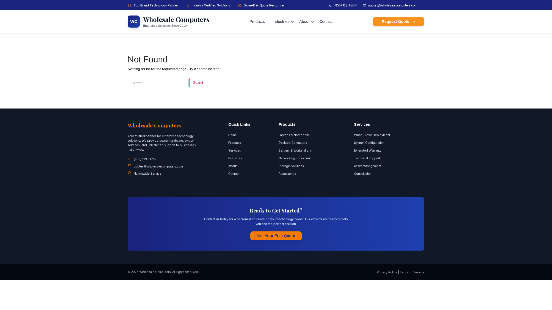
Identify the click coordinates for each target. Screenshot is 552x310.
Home (232, 135)
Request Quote (396, 21)
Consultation (363, 173)
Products (257, 21)
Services (234, 150)
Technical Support (367, 158)
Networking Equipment (295, 158)
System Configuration (369, 142)
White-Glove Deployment (372, 135)
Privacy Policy (387, 272)
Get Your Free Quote (276, 236)
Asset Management (367, 166)
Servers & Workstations (295, 150)
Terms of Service (412, 272)
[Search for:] (158, 83)
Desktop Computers (293, 142)
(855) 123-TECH (345, 5)
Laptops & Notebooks (294, 135)
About (304, 21)
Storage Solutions (291, 166)
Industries (281, 21)
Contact (326, 21)
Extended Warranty (367, 150)
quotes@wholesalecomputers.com (392, 5)
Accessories (287, 173)
